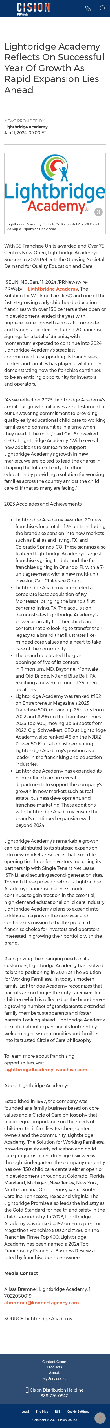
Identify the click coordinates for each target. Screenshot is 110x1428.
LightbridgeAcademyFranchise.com (45, 1069)
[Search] (103, 8)
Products (54, 1367)
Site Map (42, 1412)
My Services (53, 1379)
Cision (62, 1420)
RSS (57, 1412)
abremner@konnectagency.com (41, 1303)
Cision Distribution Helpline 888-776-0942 (56, 1393)
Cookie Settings (78, 1412)
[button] (55, 183)
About (54, 1373)
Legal (25, 1412)
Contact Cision (54, 1362)
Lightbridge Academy (53, 289)
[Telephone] (88, 8)
